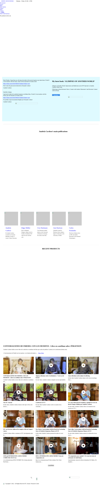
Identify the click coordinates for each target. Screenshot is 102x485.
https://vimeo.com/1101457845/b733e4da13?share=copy (16, 83)
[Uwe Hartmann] (41, 218)
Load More (51, 465)
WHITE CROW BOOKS (7, 1)
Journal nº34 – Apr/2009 (9, 275)
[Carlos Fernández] (72, 218)
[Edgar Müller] (25, 218)
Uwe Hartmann (42, 228)
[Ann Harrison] (57, 218)
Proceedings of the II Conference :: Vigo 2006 (14, 305)
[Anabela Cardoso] (9, 218)
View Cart (2, 13)
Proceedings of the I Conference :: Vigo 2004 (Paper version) (18, 334)
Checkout (7, 13)
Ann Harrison (57, 228)
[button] (7, 274)
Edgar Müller (25, 228)
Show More (41, 353)
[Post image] (15, 152)
